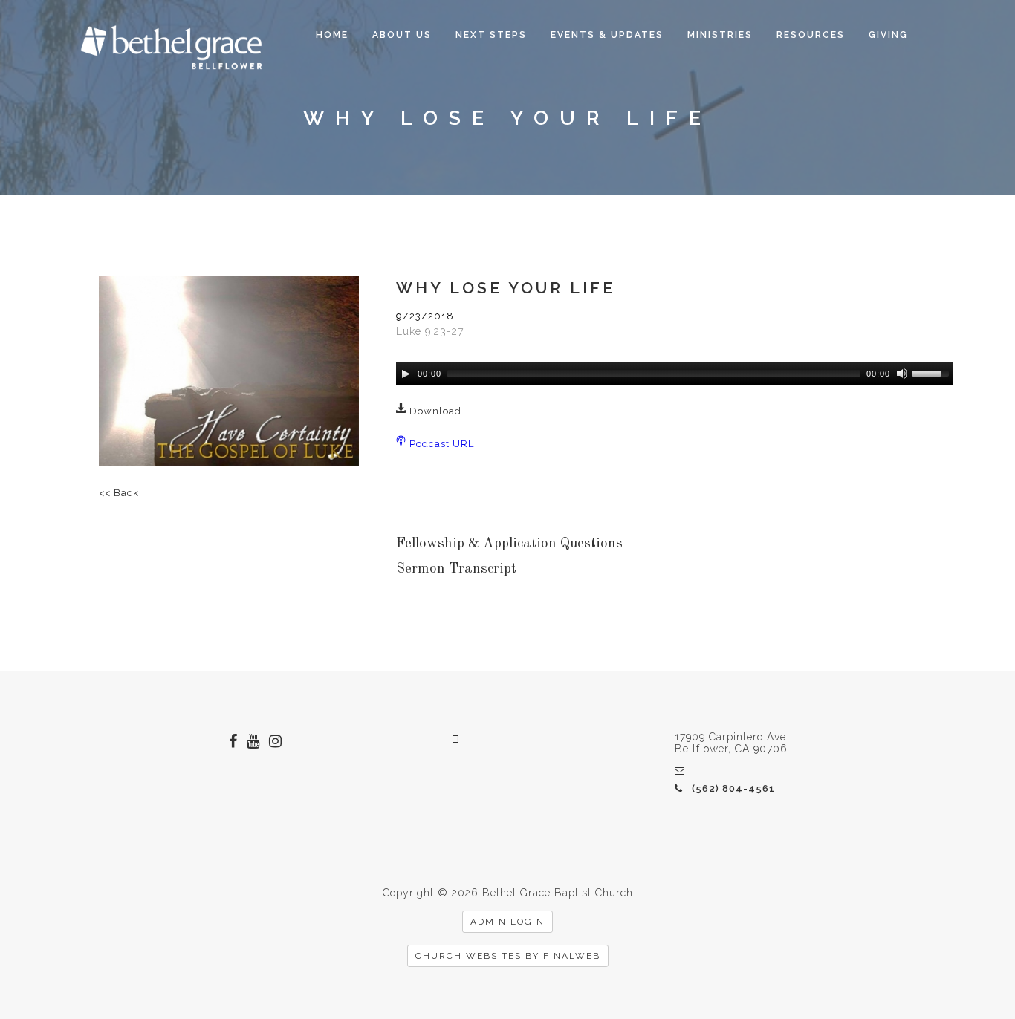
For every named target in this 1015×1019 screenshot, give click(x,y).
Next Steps (491, 35)
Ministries (720, 35)
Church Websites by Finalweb (507, 956)
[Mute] (902, 374)
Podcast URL (440, 443)
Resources (810, 35)
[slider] (932, 372)
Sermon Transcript (456, 569)
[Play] (406, 374)
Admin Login (507, 922)
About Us (402, 35)
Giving (888, 35)
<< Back (119, 492)
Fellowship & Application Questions (509, 544)
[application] (674, 373)
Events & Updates (607, 35)
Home (332, 35)
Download (433, 411)
